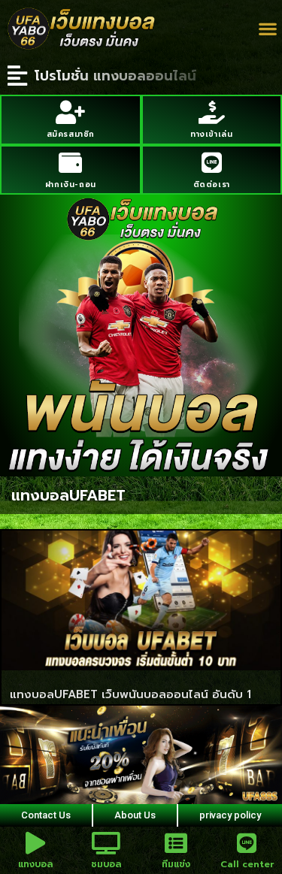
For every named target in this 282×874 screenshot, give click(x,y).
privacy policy (230, 815)
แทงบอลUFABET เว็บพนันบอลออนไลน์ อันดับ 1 (130, 694)
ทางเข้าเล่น (211, 134)
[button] (267, 29)
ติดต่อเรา (211, 184)
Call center (247, 864)
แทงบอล (35, 864)
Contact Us (46, 815)
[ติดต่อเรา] (211, 162)
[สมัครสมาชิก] (70, 112)
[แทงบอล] (35, 843)
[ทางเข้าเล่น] (211, 112)
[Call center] (246, 843)
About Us (135, 815)
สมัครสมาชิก (71, 134)
